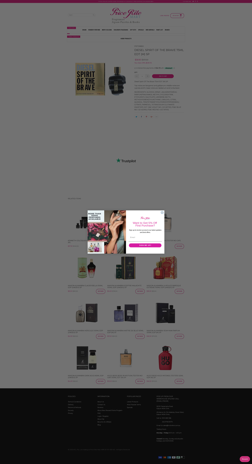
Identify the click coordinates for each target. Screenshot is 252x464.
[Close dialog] (162, 212)
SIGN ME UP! (145, 245)
